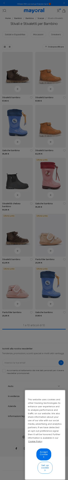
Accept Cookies (44, 454)
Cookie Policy (35, 441)
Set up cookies (45, 467)
